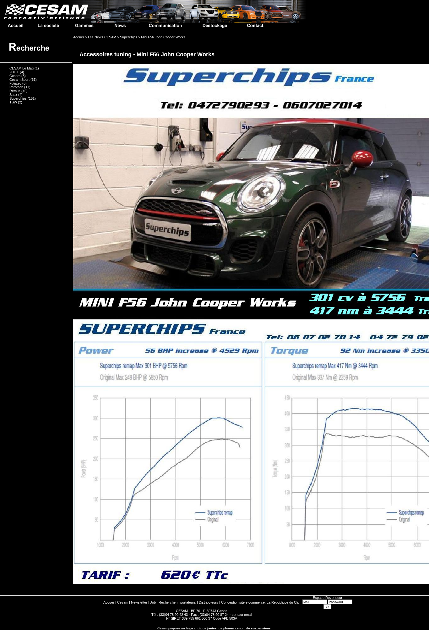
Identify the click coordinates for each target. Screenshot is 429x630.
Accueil (108, 602)
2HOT (14, 72)
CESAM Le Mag (21, 68)
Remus (14, 91)
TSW (13, 102)
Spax (13, 95)
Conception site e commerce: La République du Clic (260, 602)
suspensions (261, 628)
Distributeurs (208, 602)
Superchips (18, 98)
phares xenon (233, 628)
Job (153, 602)
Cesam (14, 76)
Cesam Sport (19, 79)
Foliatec (15, 83)
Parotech (16, 87)
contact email (242, 614)
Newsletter (139, 602)
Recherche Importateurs (177, 602)
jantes (212, 628)
